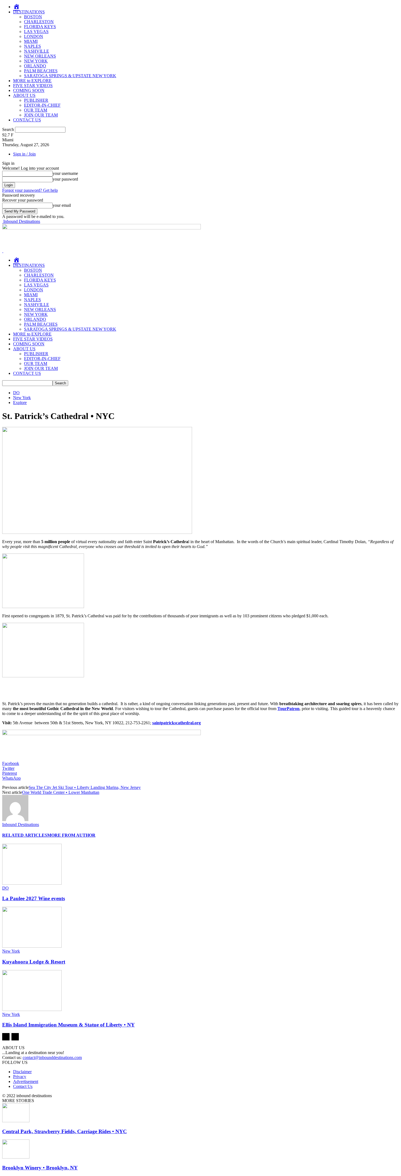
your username (65, 173)
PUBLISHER (36, 100)
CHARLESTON (39, 21)
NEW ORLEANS (40, 56)
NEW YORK (36, 61)
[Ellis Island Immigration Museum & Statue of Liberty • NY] (32, 1009)
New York (22, 397)
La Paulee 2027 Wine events (33, 898)
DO (16, 392)
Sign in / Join (24, 154)
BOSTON (33, 16)
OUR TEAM (35, 110)
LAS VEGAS (36, 31)
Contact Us (22, 1086)
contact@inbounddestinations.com (52, 1057)
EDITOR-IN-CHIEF (42, 105)
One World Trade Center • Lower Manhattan (60, 792)
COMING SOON (28, 90)
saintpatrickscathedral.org (176, 722)
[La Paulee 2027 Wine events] (32, 883)
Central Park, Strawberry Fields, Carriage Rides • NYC (64, 1131)
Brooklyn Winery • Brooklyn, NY (40, 1168)
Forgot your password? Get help (30, 190)
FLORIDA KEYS (40, 26)
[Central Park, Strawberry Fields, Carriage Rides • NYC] (15, 1120)
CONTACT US (27, 120)
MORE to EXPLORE (32, 80)
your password (65, 179)
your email (62, 205)
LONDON (33, 36)
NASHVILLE (36, 51)
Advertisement (25, 1081)
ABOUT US (24, 95)
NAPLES (32, 46)
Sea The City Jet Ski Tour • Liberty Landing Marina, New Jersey (85, 787)
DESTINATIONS (29, 12)
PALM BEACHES (41, 70)
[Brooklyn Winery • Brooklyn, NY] (15, 1157)
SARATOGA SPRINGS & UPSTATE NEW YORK (70, 75)
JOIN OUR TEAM (41, 115)
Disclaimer (22, 1071)
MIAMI (31, 41)
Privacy (19, 1076)
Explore (20, 402)
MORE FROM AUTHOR (71, 835)
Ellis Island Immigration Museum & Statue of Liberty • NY (68, 1025)
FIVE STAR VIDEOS (33, 85)
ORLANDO (35, 66)
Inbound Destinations (20, 824)
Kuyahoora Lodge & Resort (33, 962)
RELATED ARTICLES (24, 835)
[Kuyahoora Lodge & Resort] (32, 946)
